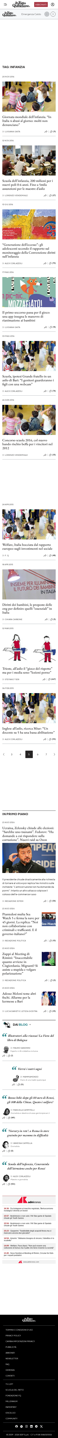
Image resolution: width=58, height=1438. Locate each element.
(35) (54, 455)
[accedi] (53, 4)
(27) (54, 195)
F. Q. (5, 555)
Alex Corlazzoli (12, 263)
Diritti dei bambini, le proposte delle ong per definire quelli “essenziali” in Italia (27, 608)
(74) (54, 391)
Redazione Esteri (13, 901)
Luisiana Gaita (11, 131)
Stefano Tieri (10, 679)
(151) (54, 739)
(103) (13, 1184)
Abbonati (41, 4)
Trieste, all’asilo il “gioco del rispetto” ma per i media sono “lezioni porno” (27, 670)
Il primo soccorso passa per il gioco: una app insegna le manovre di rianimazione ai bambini (26, 316)
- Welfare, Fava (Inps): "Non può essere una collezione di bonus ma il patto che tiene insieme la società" (29, 1247)
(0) (54, 980)
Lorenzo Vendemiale (15, 195)
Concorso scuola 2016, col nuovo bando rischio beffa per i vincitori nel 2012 (27, 444)
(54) (54, 901)
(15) (54, 327)
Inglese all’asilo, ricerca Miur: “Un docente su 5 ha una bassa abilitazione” (28, 730)
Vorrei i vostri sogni (30, 1069)
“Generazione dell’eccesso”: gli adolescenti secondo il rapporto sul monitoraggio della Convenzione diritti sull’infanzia (28, 250)
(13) (22, 1084)
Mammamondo (29, 1077)
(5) (54, 619)
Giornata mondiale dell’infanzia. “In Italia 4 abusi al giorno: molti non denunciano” (26, 121)
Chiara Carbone (12, 619)
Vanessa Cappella (21, 1143)
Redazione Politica (14, 940)
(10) (54, 940)
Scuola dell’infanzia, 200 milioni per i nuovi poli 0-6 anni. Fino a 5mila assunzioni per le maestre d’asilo (27, 184)
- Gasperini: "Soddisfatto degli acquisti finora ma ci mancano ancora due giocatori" (27, 1232)
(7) (12, 1056)
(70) (54, 263)
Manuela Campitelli (23, 1110)
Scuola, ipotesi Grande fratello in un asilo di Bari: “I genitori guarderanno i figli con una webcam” (28, 380)
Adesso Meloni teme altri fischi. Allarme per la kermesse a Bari (19, 997)
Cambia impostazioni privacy (20, 1341)
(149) (13, 1118)
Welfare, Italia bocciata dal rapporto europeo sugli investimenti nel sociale (27, 546)
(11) (54, 131)
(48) (54, 555)
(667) (53, 679)
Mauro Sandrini (20, 1048)
